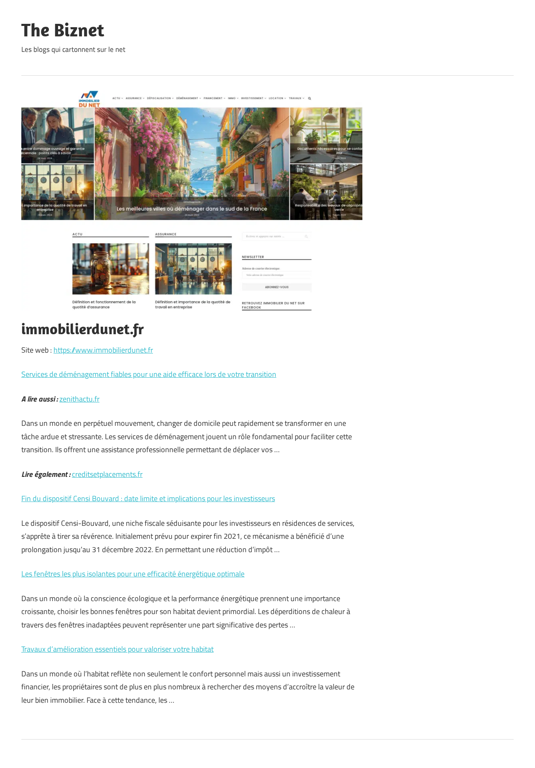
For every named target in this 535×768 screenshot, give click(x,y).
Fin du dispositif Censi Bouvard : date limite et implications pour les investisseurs (148, 498)
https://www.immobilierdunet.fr (103, 350)
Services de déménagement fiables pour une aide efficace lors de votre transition (148, 374)
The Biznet (62, 29)
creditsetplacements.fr (107, 474)
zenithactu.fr (79, 398)
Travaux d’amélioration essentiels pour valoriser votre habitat (117, 649)
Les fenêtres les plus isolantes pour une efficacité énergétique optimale (133, 573)
